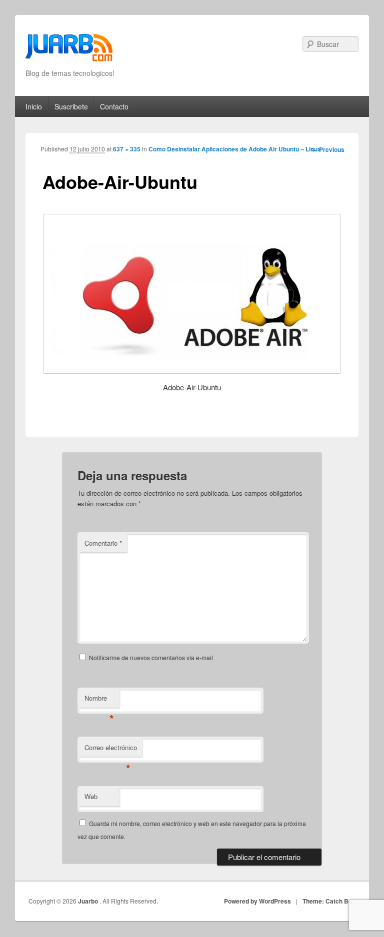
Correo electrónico (110, 750)
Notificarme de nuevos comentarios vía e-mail (151, 657)
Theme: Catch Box (329, 901)
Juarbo (89, 901)
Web (91, 796)
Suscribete (71, 106)
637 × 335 (126, 148)
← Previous (328, 149)
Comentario (103, 543)
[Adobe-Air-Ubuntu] (192, 294)
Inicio (34, 106)
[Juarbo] (69, 50)
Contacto (114, 106)
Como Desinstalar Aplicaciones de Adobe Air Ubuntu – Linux (234, 148)
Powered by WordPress (257, 901)
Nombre (99, 700)
